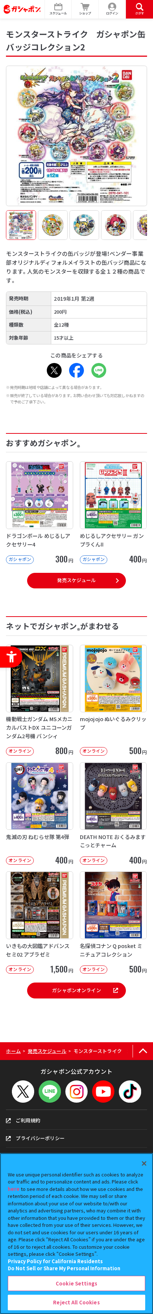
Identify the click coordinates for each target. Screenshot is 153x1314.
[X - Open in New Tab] (54, 370)
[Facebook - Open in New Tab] (76, 370)
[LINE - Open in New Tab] (98, 370)
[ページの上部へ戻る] (143, 1051)
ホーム (13, 1050)
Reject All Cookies (76, 1302)
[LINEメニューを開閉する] (50, 1091)
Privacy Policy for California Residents (55, 1261)
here (14, 1188)
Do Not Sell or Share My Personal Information (64, 1268)
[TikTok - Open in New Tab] (130, 1091)
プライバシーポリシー (40, 1138)
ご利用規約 (28, 1120)
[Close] (144, 1163)
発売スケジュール (76, 580)
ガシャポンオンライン (76, 990)
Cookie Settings (76, 1283)
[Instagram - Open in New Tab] (76, 1091)
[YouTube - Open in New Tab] (103, 1091)
